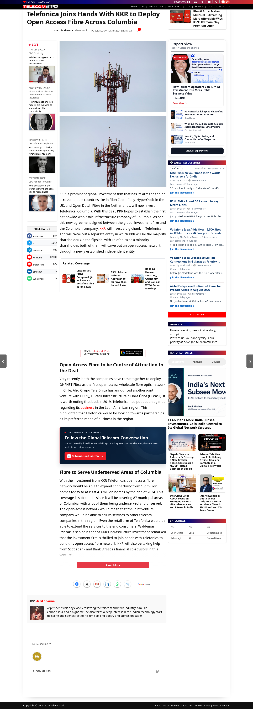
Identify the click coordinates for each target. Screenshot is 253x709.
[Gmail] (97, 584)
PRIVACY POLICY (221, 705)
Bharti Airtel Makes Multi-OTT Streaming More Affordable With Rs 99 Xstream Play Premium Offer (208, 18)
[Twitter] (86, 584)
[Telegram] (127, 584)
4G (208, 527)
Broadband (174, 6)
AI (143, 6)
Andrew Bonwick (39, 87)
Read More (113, 565)
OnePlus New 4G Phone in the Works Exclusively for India (195, 174)
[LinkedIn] (107, 584)
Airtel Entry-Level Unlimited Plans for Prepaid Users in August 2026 (195, 288)
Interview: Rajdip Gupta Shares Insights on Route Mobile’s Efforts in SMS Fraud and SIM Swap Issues (211, 503)
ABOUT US (160, 705)
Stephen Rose (37, 178)
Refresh (176, 168)
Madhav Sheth (38, 139)
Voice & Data (156, 6)
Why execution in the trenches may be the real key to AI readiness (41, 188)
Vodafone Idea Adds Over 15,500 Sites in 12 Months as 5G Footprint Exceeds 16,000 (195, 231)
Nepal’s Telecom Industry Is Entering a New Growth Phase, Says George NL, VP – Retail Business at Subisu (182, 461)
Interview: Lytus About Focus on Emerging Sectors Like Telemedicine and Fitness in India (181, 501)
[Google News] (143, 584)
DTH (188, 6)
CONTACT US (223, 6)
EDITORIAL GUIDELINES (180, 705)
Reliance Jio (176, 538)
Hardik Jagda (37, 49)
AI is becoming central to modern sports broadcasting (41, 60)
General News (214, 538)
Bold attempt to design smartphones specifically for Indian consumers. (41, 150)
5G (190, 527)
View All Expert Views (197, 150)
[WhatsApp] (117, 584)
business (87, 407)
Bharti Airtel (177, 532)
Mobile (199, 6)
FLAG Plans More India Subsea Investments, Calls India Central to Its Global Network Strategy (195, 423)
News (134, 6)
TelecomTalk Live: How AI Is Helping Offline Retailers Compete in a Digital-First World (211, 460)
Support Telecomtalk (38, 2)
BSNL (191, 532)
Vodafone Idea (214, 532)
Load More (197, 314)
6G (172, 527)
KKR (102, 228)
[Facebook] (76, 584)
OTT (210, 6)
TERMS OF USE (202, 705)
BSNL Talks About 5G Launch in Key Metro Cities (194, 203)
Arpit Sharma (65, 30)
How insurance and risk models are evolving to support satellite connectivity (41, 106)
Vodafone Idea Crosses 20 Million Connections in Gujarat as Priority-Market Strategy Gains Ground (194, 259)
